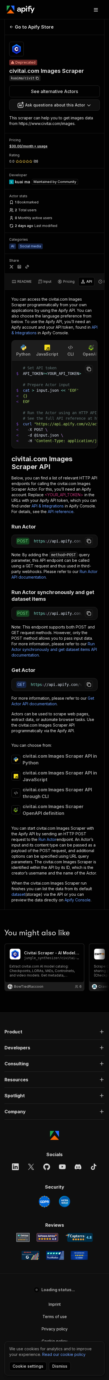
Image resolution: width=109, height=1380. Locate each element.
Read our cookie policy (64, 1354)
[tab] (21, 281)
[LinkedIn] (15, 1166)
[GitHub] (46, 1166)
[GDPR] (44, 1201)
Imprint (55, 1304)
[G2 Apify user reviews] (30, 1255)
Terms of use (54, 1316)
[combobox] (54, 105)
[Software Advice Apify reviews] (47, 1237)
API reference (61, 511)
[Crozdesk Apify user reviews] (79, 1255)
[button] (54, 1031)
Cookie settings (28, 1366)
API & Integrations (48, 506)
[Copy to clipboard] (89, 369)
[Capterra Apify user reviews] (79, 1237)
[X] (31, 1166)
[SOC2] (64, 1201)
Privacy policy (55, 1328)
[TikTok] (93, 1166)
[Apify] (21, 9)
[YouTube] (62, 1166)
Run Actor (47, 839)
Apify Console (78, 899)
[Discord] (78, 1166)
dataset (18, 894)
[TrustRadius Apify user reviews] (55, 1255)
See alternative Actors (54, 91)
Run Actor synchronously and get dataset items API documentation (54, 649)
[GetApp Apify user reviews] (23, 1237)
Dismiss (59, 1366)
